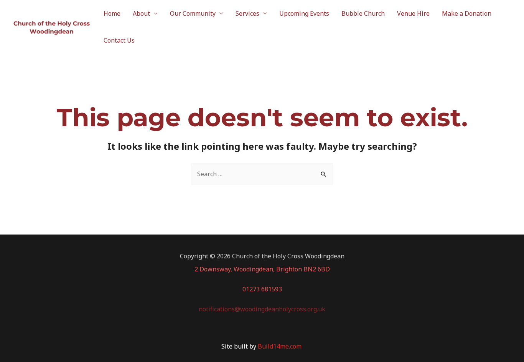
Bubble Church (363, 13)
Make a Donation (466, 13)
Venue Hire (413, 13)
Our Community (193, 13)
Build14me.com (280, 346)
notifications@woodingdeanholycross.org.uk (262, 309)
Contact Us (119, 40)
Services (247, 13)
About (141, 13)
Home (112, 13)
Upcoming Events (304, 13)
